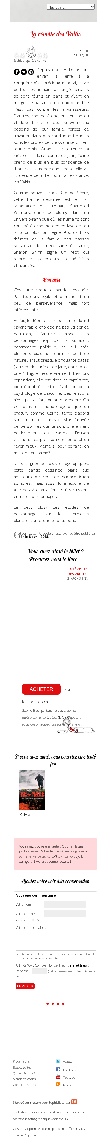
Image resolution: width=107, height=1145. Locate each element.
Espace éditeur (23, 1067)
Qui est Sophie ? (24, 1073)
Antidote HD (59, 1119)
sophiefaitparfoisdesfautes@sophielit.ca (46, 856)
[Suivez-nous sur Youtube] (58, 1077)
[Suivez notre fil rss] (58, 1085)
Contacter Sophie (24, 1084)
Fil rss (67, 1085)
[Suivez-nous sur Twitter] (58, 1062)
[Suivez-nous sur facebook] (58, 1070)
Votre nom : (24, 904)
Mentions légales (24, 1079)
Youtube (69, 1077)
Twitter (68, 1062)
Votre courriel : (26, 914)
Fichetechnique (79, 52)
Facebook (69, 1070)
